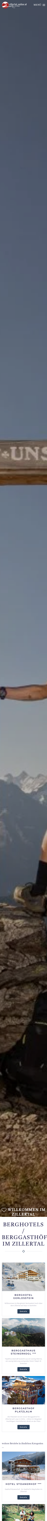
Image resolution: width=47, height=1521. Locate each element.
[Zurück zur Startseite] (14, 5)
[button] (39, 5)
